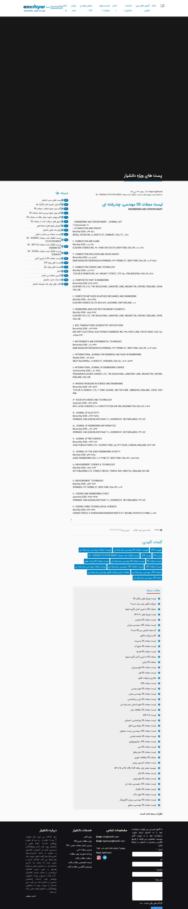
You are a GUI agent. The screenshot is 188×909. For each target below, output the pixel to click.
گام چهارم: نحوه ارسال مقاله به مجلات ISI (44, 217)
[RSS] (62, 200)
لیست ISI (157, 555)
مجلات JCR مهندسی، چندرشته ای (146, 572)
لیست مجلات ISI (154, 561)
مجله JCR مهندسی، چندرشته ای (147, 578)
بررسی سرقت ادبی (84, 849)
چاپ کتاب (88, 837)
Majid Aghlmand (103, 852)
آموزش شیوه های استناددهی (49, 225)
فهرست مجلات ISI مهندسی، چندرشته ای (131, 550)
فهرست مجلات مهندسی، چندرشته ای (95, 550)
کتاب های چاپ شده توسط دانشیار (47, 284)
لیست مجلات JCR (153, 566)
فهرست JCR (156, 550)
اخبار (59, 271)
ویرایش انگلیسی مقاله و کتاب (79, 866)
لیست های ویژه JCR (52, 262)
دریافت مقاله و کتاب (83, 858)
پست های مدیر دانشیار (51, 200)
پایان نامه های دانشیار (52, 230)
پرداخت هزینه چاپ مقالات (81, 854)
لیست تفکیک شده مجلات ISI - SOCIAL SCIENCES (44, 253)
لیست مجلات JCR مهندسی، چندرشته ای (125, 566)
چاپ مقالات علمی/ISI (83, 841)
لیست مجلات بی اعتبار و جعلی (48, 234)
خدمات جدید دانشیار (52, 279)
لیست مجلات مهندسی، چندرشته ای (90, 566)
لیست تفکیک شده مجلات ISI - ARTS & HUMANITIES (44, 246)
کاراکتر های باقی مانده (153, 903)
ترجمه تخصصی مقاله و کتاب (80, 862)
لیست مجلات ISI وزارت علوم (97, 561)
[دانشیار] (43, 7)
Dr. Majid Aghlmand (154, 191)
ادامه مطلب (31, 896)
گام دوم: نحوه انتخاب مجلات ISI (47, 208)
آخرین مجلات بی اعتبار (51, 275)
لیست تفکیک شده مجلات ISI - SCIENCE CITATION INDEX (118, 194)
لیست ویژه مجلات (149, 194)
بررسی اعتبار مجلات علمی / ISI (79, 845)
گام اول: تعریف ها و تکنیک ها (48, 204)
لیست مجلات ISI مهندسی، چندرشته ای (127, 561)
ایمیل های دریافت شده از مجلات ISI (46, 221)
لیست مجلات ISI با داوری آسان (48, 258)
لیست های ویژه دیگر (52, 267)
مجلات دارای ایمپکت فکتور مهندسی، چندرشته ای (108, 572)
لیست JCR (146, 555)
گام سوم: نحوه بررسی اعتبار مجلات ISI (45, 213)
